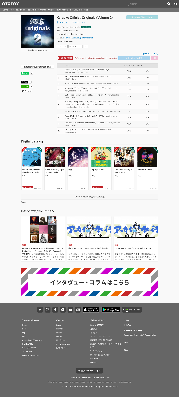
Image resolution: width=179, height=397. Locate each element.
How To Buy (151, 53)
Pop (23, 333)
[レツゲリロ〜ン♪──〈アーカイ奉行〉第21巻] (136, 229)
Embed (28, 91)
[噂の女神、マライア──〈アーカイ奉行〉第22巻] (89, 229)
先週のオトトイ (62, 348)
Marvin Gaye (103, 69)
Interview (59, 329)
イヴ (94, 111)
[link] (142, 17)
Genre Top (7, 10)
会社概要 (93, 329)
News (58, 10)
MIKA (97, 129)
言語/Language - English (90, 370)
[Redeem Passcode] (175, 3)
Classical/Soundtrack (31, 355)
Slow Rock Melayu (145, 169)
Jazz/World (27, 351)
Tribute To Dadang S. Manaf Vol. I (123, 171)
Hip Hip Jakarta (98, 169)
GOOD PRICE (76, 46)
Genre (26, 320)
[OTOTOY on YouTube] (70, 310)
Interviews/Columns (36, 211)
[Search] (169, 3)
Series (58, 325)
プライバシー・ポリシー (100, 336)
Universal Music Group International (77, 37)
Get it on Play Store (110, 310)
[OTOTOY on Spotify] (63, 310)
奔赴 (70, 169)
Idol (23, 336)
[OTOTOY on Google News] (78, 310)
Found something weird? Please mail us (140, 335)
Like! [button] (26, 86)
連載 (24, 245)
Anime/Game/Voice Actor (32, 340)
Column (59, 333)
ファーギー (93, 76)
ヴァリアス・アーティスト (72, 22)
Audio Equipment (63, 344)
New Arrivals (40, 10)
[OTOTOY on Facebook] (55, 310)
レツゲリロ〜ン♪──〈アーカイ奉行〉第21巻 (133, 248)
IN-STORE (73, 10)
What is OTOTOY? (97, 325)
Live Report (60, 340)
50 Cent (90, 83)
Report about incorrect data (37, 66)
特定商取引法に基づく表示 (101, 340)
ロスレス (63, 46)
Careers (93, 362)
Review (59, 336)
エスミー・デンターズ (97, 95)
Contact (127, 342)
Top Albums (20, 10)
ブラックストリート (109, 88)
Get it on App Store (91, 310)
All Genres (34, 320)
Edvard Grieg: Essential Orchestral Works (31, 171)
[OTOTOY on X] (40, 310)
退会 (126, 350)
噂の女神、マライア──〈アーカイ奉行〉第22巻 (88, 248)
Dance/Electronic (29, 348)
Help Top (127, 325)
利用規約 (93, 333)
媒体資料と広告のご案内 (100, 355)
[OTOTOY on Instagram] (47, 310)
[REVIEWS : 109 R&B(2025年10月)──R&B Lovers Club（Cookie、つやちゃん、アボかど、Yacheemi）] (43, 229)
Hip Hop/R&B (27, 344)
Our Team (94, 358)
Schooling (83, 10)
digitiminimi (103, 387)
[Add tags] (86, 46)
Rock (24, 329)
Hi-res (24, 325)
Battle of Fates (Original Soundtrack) (54, 171)
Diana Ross (103, 122)
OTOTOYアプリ (96, 351)
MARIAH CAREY (98, 116)
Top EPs (30, 10)
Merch (65, 10)
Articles (51, 10)
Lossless (86, 27)
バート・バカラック (112, 104)
